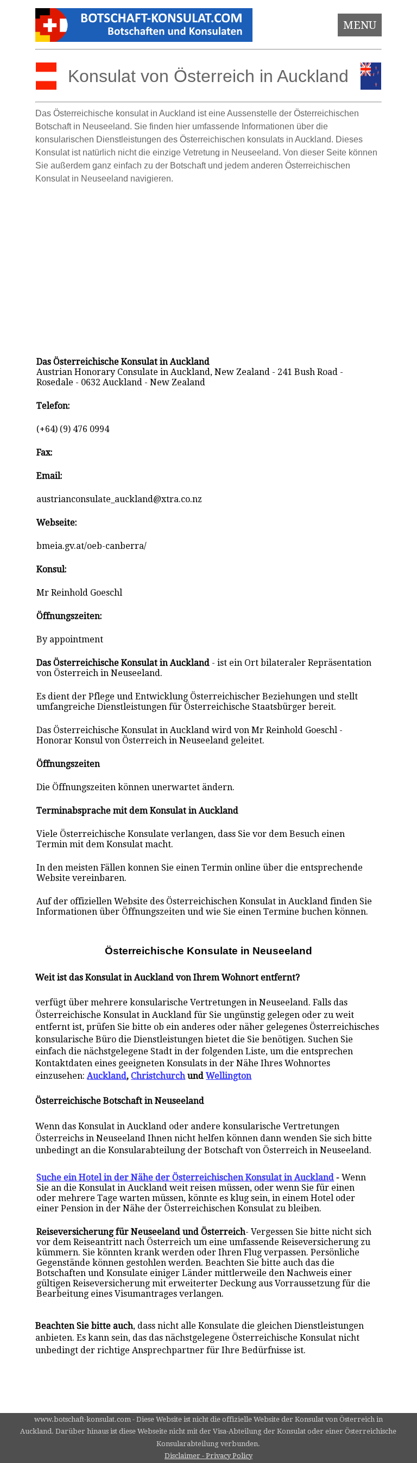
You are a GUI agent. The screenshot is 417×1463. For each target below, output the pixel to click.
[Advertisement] (209, 265)
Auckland (107, 1076)
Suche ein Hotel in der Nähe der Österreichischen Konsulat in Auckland (185, 1177)
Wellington (228, 1076)
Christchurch (158, 1076)
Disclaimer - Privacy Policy (208, 1456)
